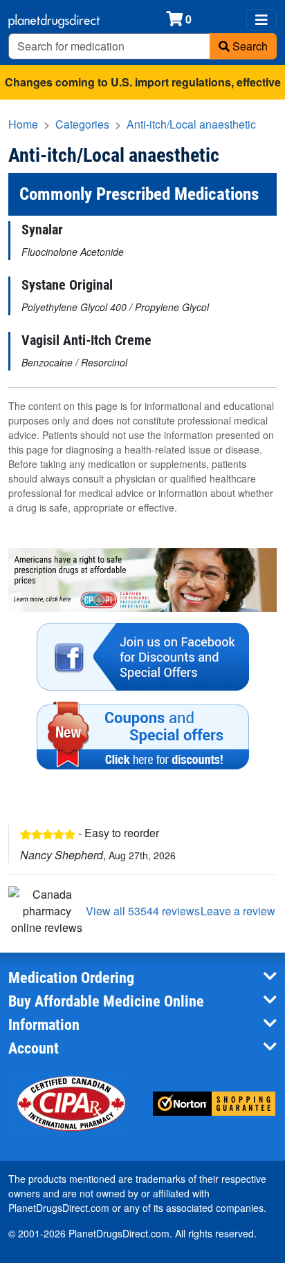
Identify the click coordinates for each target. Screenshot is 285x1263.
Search (249, 46)
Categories (82, 124)
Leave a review (238, 911)
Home (23, 124)
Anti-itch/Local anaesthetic (191, 124)
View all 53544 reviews (143, 911)
